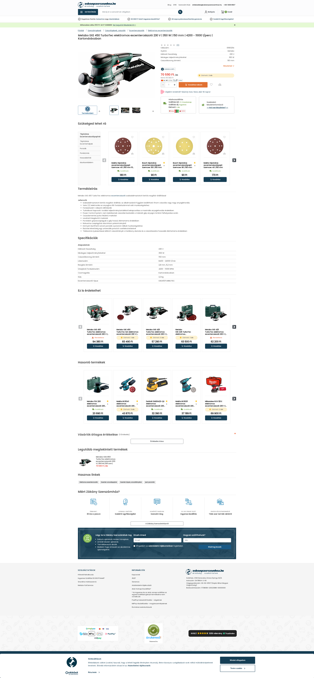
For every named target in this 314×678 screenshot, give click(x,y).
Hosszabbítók (85, 158)
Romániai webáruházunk (142, 607)
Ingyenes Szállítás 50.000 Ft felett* (91, 578)
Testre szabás (236, 668)
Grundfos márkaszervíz (87, 582)
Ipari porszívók (150, 482)
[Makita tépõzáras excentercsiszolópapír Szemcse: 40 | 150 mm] (215, 146)
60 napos (175, 19)
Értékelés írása (157, 441)
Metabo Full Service (85, 585)
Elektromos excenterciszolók (89, 482)
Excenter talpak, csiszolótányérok (131, 482)
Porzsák (83, 148)
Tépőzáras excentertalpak (86, 142)
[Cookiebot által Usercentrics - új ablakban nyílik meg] (72, 673)
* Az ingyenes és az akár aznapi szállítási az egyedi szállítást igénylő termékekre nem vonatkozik (149, 595)
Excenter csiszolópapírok (109, 482)
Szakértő (216, 19)
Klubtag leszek (214, 547)
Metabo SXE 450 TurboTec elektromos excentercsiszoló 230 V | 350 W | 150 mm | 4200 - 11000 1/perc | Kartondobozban (105, 462)
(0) (178, 45)
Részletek (92, 672)
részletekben (114, 19)
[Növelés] (174, 84)
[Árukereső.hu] (153, 630)
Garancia (135, 582)
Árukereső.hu (154, 641)
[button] (99, 111)
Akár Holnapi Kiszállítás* (141, 589)
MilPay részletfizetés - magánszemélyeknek (149, 604)
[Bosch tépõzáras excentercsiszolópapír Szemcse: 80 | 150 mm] (184, 146)
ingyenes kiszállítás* (152, 19)
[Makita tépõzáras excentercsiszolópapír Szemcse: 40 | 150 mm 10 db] (123, 146)
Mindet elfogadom (237, 660)
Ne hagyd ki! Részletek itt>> (124, 25)
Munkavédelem (86, 162)
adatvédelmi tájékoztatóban (160, 546)
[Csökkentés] (163, 84)
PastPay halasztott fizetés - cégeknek (147, 600)
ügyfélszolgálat (227, 19)
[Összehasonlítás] (220, 84)
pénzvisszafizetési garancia (190, 19)
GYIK (175, 5)
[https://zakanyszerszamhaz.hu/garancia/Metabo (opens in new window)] (179, 69)
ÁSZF (134, 578)
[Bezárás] (234, 25)
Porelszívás (84, 153)
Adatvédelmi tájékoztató (142, 585)
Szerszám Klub (184, 5)
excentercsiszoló (118, 195)
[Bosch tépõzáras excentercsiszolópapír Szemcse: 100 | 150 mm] (153, 146)
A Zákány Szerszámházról (157, 523)
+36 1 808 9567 (229, 5)
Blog (169, 5)
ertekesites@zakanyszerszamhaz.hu (207, 5)
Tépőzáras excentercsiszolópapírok (90, 135)
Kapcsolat (136, 575)
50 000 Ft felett (137, 19)
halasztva (100, 19)
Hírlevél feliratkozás (86, 575)
